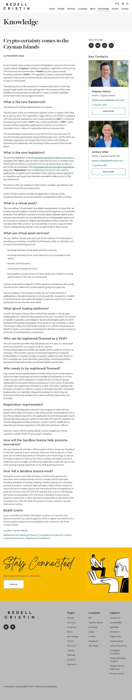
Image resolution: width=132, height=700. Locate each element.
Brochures (114, 631)
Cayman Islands (20, 530)
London (92, 636)
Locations (82, 8)
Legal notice (115, 636)
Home (52, 8)
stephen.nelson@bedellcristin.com (108, 100)
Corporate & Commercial (51, 535)
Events (115, 8)
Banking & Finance (29, 535)
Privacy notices (117, 673)
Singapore (93, 641)
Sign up (14, 584)
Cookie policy (116, 641)
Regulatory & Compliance (38, 538)
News (92, 8)
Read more (108, 111)
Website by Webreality (46, 686)
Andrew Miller (100, 152)
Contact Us (115, 617)
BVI (90, 617)
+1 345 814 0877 (99, 104)
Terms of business (118, 645)
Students (71, 659)
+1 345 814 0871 (99, 165)
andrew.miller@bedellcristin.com (107, 160)
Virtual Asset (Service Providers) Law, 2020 (51, 157)
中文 (117, 3)
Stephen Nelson (101, 91)
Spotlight (114, 627)
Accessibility (116, 622)
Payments (71, 664)
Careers (125, 8)
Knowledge (103, 8)
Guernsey (93, 627)
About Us (71, 645)
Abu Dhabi (93, 645)
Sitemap (71, 655)
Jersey (91, 631)
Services (71, 8)
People (61, 8)
